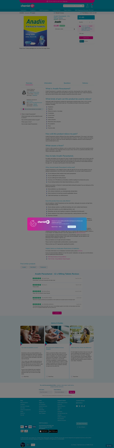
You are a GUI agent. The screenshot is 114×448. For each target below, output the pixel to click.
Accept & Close (72, 226)
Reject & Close (55, 226)
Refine (60, 226)
